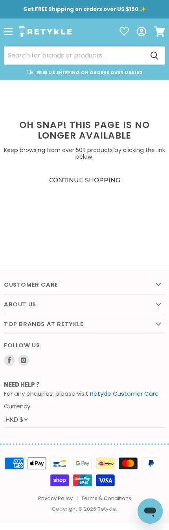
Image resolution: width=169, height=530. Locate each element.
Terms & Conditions (106, 498)
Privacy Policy (55, 498)
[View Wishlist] (124, 32)
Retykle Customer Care (124, 393)
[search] (74, 55)
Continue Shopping (84, 180)
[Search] (154, 55)
